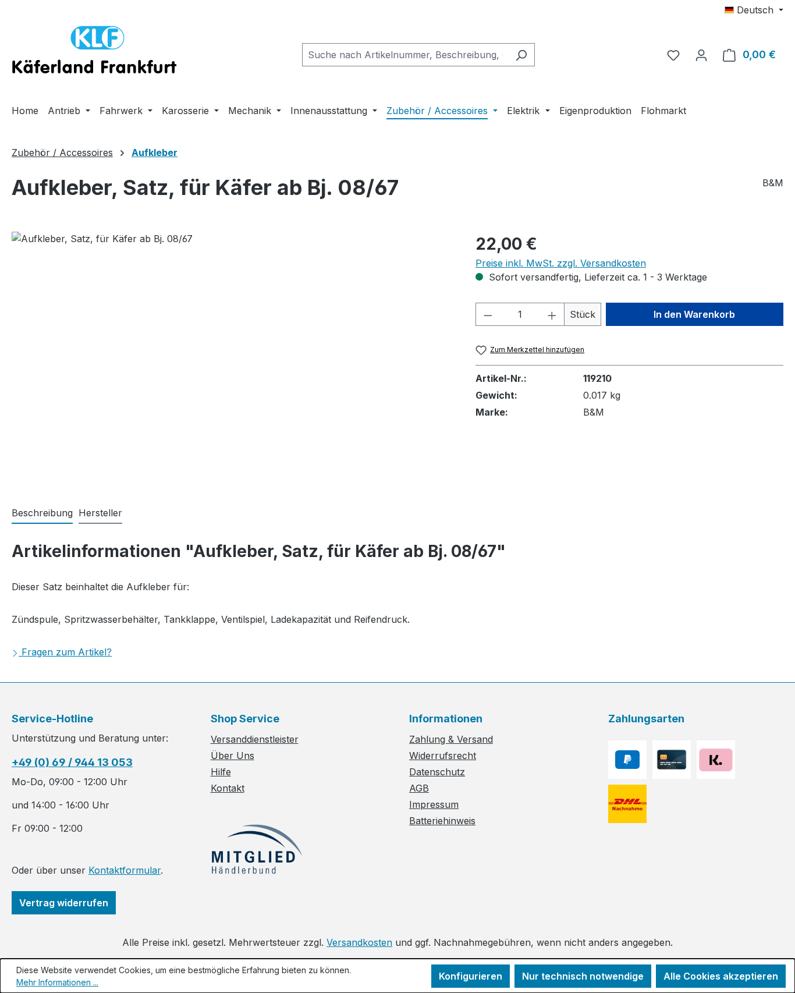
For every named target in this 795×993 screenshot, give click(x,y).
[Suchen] (521, 54)
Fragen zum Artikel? (67, 652)
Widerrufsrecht (442, 755)
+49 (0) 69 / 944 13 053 (72, 762)
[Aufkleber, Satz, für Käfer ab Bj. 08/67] (232, 357)
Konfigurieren (470, 976)
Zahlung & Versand (451, 739)
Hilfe (221, 772)
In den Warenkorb (694, 314)
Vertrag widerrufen (63, 903)
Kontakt (227, 788)
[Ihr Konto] (701, 54)
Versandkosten (359, 942)
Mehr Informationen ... (57, 982)
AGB (419, 788)
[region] (232, 357)
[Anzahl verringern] (487, 314)
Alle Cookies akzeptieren (720, 976)
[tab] (42, 513)
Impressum (434, 804)
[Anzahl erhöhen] (552, 314)
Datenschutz (437, 772)
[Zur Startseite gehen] (94, 52)
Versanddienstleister (255, 739)
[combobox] (405, 54)
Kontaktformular (124, 870)
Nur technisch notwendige (583, 976)
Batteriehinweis (442, 821)
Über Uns (232, 755)
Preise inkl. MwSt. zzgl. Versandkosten (560, 263)
